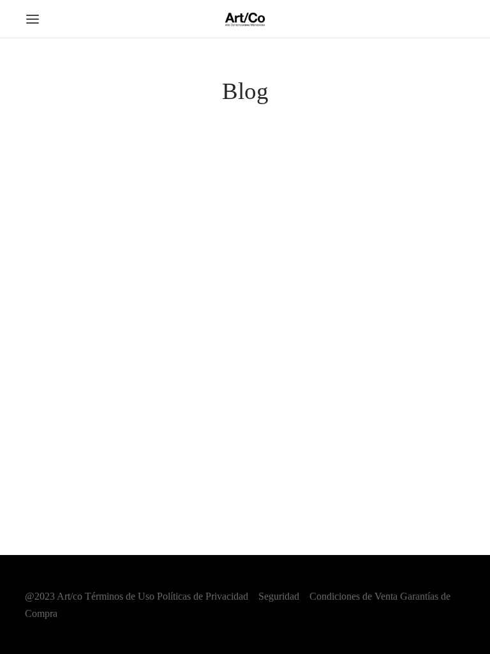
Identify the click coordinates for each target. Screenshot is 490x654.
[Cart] (457, 19)
